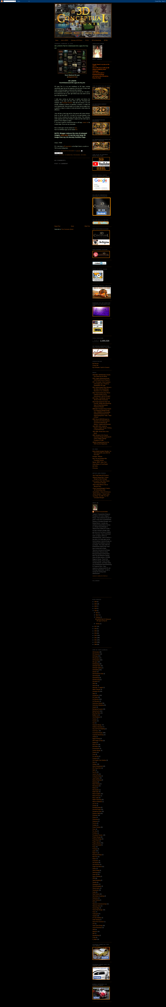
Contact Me (95, 365)
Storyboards (96, 890)
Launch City (95, 774)
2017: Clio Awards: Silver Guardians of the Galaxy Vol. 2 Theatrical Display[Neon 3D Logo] (101, 383)
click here (64, 135)
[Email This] (55, 153)
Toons (94, 911)
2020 (95, 606)
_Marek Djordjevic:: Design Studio (101, 494)
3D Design (95, 656)
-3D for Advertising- (96, 40)
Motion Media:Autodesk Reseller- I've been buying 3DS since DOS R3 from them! (102, 453)
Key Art (94, 772)
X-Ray (94, 937)
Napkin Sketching (97, 799)
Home (56, 40)
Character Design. (97, 725)
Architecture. (96, 695)
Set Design (95, 862)
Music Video (96, 797)
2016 (95, 628)
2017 (95, 626)
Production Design (97, 839)
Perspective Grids (97, 811)
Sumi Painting (96, 900)
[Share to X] (58, 153)
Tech (94, 902)
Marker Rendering (97, 780)
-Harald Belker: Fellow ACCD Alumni (102, 492)
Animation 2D (96, 691)
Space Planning (96, 876)
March (97, 615)
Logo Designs (96, 778)
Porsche (95, 823)
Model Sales (96, 791)
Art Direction (96, 699)
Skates (94, 868)
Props (94, 846)
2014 (95, 633)
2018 (95, 610)
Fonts (94, 754)
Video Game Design (98, 925)
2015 (95, 631)
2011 (95, 640)
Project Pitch (96, 841)
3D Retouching (96, 679)
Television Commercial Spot (100, 904)
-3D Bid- (106, 40)
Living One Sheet (97, 776)
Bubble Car (95, 715)
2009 (95, 644)
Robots (94, 858)
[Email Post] (81, 150)
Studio (94, 892)
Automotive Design (97, 703)
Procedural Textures (67, 102)
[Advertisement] (67, 213)
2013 (95, 635)
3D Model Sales (96, 665)
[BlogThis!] (57, 153)
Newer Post (57, 226)
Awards (94, 707)
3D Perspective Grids (98, 673)
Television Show (97, 906)
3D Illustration (96, 660)
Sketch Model (96, 870)
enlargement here (72, 77)
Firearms (95, 752)
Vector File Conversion (98, 921)
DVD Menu (95, 746)
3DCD (94, 683)
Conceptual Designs (98, 732)
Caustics (95, 721)
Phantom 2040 (96, 813)
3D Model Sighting (97, 667)
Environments (96, 748)
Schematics (95, 860)
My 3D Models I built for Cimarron (101, 367)
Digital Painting (96, 738)
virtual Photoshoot (97, 927)
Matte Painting (96, 784)
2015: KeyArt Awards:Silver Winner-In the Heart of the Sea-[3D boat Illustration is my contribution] (102, 389)
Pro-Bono (95, 833)
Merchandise (96, 789)
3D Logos (61, 154)
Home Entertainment (98, 766)
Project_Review (96, 843)
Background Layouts (98, 709)
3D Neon (95, 671)
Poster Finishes (96, 827)
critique (94, 736)
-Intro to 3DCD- (64, 40)
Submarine (95, 898)
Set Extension (96, 864)
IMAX (94, 770)
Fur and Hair (96, 756)
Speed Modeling (97, 880)
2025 (95, 604)
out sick (94, 803)
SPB (94, 878)
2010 (95, 642)
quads (94, 850)
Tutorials (95, 915)
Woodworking (96, 935)
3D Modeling (96, 669)
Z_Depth (95, 939)
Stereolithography (97, 886)
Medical (94, 787)
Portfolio (95, 825)
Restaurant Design (97, 854)
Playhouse (95, 821)
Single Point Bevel (97, 866)
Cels (94, 723)
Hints (94, 762)
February (98, 617)
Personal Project (97, 809)
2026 (95, 601)
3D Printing (95, 675)
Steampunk (95, 884)
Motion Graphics (97, 793)
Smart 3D (95, 874)
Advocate (95, 685)
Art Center (95, 697)
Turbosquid (95, 913)
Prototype (95, 848)
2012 (95, 637)
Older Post (87, 226)
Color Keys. (95, 730)
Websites (95, 931)
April (97, 612)
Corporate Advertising (98, 734)
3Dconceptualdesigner (101, 511)
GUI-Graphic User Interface (99, 760)
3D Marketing (69, 154)
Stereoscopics (96, 888)
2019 (95, 608)
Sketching (95, 872)
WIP (94, 933)
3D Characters (96, 654)
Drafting (94, 742)
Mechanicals (96, 785)
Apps (94, 693)
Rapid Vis (95, 852)
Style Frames (96, 894)
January (98, 623)
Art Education (96, 701)
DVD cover (95, 744)
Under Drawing (96, 919)
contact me (85, 122)
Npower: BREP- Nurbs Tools (100, 462)
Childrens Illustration (98, 727)
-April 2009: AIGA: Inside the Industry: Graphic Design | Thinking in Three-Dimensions (102, 428)
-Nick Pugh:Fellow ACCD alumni (101, 475)
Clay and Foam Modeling (99, 728)
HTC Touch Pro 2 (97, 768)
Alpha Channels (96, 689)
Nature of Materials (97, 801)
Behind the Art (96, 711)
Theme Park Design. (98, 909)
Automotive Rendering (98, 705)
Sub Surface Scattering (98, 896)
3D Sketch (95, 681)
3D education (96, 658)
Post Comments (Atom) (67, 229)
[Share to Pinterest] (62, 153)
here (75, 127)
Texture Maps (96, 908)
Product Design (96, 837)
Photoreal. (95, 815)
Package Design (97, 807)
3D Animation (96, 652)
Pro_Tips (95, 831)
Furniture (95, 758)
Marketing (95, 782)
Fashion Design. (97, 750)
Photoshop (95, 819)
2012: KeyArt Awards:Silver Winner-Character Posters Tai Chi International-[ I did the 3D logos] (101, 394)
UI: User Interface (97, 917)
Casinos (95, 719)
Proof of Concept (97, 845)
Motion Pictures (96, 795)
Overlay (94, 805)
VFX (94, 923)
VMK (94, 929)
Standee (95, 882)
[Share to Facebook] (60, 153)
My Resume (96, 363)
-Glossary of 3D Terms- (76, 40)
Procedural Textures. (79, 154)
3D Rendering (96, 677)
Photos (94, 817)
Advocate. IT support (98, 687)
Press (94, 829)
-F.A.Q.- (87, 40)
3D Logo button (67, 146)
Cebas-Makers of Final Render (100, 464)
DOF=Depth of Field (98, 740)
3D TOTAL (95, 466)
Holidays (95, 764)
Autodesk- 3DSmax (97, 456)
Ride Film (95, 856)
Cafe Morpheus (96, 717)
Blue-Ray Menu (96, 713)
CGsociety (95, 468)
